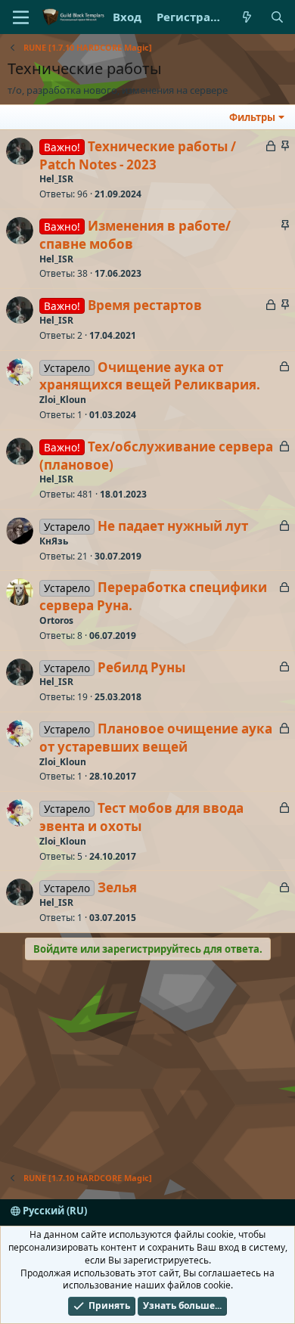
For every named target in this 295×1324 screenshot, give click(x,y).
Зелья (117, 887)
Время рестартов (145, 305)
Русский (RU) (53, 1210)
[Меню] (21, 17)
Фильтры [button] (252, 117)
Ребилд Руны (141, 667)
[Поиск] (277, 17)
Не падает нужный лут (173, 526)
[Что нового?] (247, 17)
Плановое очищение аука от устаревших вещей (155, 737)
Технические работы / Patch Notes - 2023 (137, 155)
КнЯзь (53, 541)
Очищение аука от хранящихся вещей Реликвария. (149, 376)
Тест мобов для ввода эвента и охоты (141, 817)
